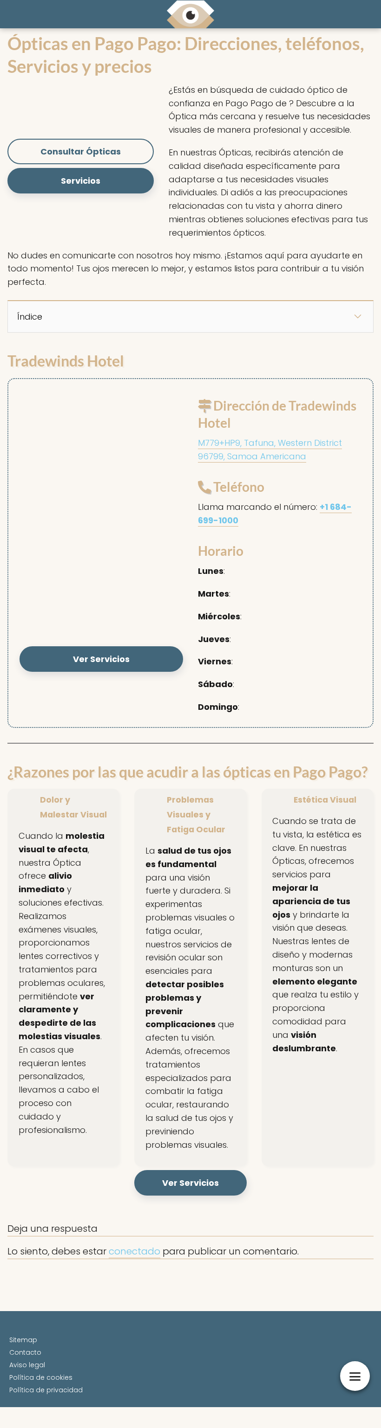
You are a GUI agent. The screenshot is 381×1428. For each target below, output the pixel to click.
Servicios (80, 181)
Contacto (25, 1352)
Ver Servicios (101, 659)
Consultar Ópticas (80, 151)
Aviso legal (27, 1365)
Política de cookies (40, 1377)
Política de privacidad (46, 1390)
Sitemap (23, 1339)
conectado (134, 1251)
